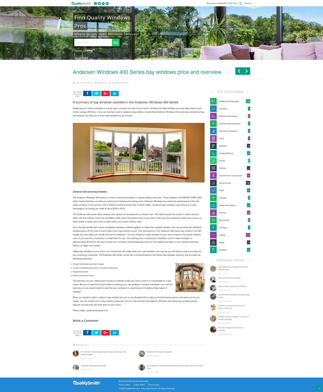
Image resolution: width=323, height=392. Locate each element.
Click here (232, 3)
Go (115, 42)
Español (248, 3)
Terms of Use (153, 385)
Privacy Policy (124, 385)
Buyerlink (146, 388)
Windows (102, 82)
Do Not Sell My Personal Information (134, 381)
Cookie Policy (139, 385)
